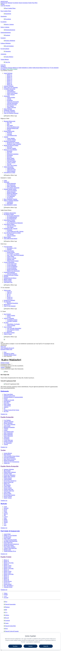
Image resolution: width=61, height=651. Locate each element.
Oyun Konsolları (8, 246)
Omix (5, 518)
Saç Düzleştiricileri (11, 218)
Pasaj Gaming (7, 404)
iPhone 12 (9, 81)
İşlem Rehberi (7, 454)
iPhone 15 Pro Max (9, 568)
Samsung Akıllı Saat (9, 490)
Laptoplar (9, 134)
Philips (5, 519)
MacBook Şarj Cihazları (13, 142)
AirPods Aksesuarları (12, 103)
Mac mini (9, 122)
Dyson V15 (7, 582)
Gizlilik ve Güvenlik (9, 400)
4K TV (9, 294)
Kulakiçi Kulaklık (8, 441)
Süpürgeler (6, 182)
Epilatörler (9, 230)
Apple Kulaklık (8, 479)
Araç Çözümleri (8, 327)
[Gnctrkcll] (30, 620)
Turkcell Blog (7, 405)
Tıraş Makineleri (11, 221)
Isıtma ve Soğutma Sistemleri (11, 200)
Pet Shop (6, 322)
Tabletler (6, 137)
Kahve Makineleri (11, 194)
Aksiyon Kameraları (12, 273)
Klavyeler (9, 152)
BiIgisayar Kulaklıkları (12, 154)
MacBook (9, 132)
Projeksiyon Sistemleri (9, 300)
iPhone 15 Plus (7, 565)
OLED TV (10, 297)
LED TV (9, 293)
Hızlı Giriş (3, 346)
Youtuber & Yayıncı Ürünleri (11, 275)
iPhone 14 (9, 79)
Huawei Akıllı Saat (8, 482)
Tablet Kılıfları (10, 168)
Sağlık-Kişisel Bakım (37, 67)
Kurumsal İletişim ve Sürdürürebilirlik (13, 397)
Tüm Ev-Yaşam (8, 334)
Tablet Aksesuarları (8, 166)
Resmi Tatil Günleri (9, 545)
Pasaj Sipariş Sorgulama (10, 459)
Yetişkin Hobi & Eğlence (10, 278)
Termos (9, 317)
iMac (8, 124)
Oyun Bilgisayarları (12, 135)
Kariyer (6, 398)
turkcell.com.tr (4, 1)
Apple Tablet (7, 486)
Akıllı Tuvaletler (11, 325)
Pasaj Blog (34, 2)
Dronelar (6, 276)
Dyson (5, 509)
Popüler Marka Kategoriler (10, 466)
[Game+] (30, 623)
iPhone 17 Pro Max (9, 562)
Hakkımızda (5, 391)
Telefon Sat (7, 463)
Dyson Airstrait (7, 584)
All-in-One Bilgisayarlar (13, 127)
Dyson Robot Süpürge (9, 495)
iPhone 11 (9, 83)
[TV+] (30, 612)
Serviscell (9, 331)
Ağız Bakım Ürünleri (9, 224)
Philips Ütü (6, 483)
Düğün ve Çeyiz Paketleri (10, 535)
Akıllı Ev (6, 407)
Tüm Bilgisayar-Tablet (9, 172)
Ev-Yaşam (3, 69)
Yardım (30, 2)
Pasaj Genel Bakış (8, 394)
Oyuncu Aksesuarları (9, 262)
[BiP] (30, 609)
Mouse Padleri (10, 158)
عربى (5, 596)
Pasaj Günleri (7, 538)
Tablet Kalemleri (11, 171)
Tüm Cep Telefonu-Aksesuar (11, 113)
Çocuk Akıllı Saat (8, 440)
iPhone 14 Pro (7, 572)
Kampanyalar (4, 2)
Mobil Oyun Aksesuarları (13, 271)
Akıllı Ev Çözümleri (9, 318)
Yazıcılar (9, 164)
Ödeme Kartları (8, 280)
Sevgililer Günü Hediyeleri (10, 541)
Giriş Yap (3, 5)
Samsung (6, 508)
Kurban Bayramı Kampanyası (11, 544)
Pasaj (5, 352)
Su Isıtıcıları (10, 197)
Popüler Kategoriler (7, 417)
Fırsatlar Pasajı (7, 537)
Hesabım (8, 5)
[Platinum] (30, 607)
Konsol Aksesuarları (12, 269)
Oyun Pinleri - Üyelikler (13, 253)
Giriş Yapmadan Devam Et (7, 348)
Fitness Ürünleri (11, 315)
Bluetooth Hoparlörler (12, 303)
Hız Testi (6, 411)
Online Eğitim (10, 256)
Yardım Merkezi (8, 453)
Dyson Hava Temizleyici (10, 480)
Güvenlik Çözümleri (12, 321)
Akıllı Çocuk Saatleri (12, 93)
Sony (5, 525)
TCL (5, 523)
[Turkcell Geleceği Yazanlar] (30, 631)
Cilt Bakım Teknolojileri (10, 213)
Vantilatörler (10, 202)
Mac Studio (10, 125)
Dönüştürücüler (11, 159)
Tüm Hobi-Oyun (8, 282)
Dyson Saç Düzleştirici (9, 475)
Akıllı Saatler (10, 90)
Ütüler (5, 180)
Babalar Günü (7, 549)
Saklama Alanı (10, 259)
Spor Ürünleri (7, 314)
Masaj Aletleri (7, 237)
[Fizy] (30, 601)
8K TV (9, 296)
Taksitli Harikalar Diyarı (10, 551)
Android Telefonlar (8, 86)
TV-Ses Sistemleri (54, 67)
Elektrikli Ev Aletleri (27, 67)
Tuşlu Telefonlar (8, 109)
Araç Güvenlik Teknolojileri (14, 328)
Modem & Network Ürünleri (11, 145)
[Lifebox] (30, 615)
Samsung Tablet (8, 473)
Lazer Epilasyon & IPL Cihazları (15, 231)
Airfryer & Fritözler (12, 190)
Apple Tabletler (11, 138)
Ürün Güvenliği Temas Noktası (12, 456)
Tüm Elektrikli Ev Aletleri (10, 204)
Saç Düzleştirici (8, 443)
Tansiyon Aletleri (11, 235)
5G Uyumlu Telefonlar (9, 111)
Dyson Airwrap (8, 581)
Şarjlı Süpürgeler (11, 185)
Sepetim (3, 66)
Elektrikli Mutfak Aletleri (10, 189)
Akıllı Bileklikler (11, 91)
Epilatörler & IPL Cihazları (10, 228)
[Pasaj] (3, 4)
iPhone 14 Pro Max (9, 574)
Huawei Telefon (8, 496)
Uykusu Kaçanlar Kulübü (10, 539)
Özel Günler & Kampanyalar (10, 531)
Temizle (3, 367)
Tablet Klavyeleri (11, 169)
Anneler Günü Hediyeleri (10, 548)
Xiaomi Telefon (8, 488)
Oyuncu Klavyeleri (12, 263)
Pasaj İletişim (7, 401)
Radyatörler (10, 203)
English (6, 594)
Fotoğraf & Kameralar (9, 272)
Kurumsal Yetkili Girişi (6, 349)
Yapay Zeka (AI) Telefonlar (11, 87)
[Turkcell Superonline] (30, 604)
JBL (5, 515)
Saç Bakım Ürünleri (9, 214)
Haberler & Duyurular (9, 395)
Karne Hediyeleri (8, 542)
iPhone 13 (9, 80)
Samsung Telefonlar (9, 469)
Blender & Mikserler (12, 193)
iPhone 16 (9, 76)
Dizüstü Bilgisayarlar (9, 131)
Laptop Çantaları (11, 162)
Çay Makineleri (11, 196)
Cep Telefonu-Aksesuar (7, 67)
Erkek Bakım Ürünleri (9, 220)
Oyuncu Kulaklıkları (12, 266)
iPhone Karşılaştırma (9, 460)
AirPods (9, 99)
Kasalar (9, 129)
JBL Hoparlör (7, 485)
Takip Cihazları (11, 94)
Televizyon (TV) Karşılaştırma (11, 461)
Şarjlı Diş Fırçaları (11, 225)
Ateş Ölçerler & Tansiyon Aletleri (12, 232)
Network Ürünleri (11, 148)
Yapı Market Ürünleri (9, 332)
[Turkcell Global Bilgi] (30, 626)
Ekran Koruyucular (12, 104)
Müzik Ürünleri (8, 279)
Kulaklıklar (10, 100)
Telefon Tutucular (11, 107)
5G (4, 408)
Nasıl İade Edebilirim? (9, 457)
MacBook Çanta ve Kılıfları (14, 144)
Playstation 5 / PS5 (11, 248)
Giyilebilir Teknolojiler (9, 89)
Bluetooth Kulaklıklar (9, 427)
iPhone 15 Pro (7, 567)
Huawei (6, 513)
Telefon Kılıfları (11, 97)
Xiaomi (6, 522)
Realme (6, 521)
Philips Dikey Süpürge (9, 476)
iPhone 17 (9, 74)
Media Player (7, 304)
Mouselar (9, 156)
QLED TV (10, 299)
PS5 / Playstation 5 (8, 585)
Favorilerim (15, 2)
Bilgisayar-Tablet (17, 67)
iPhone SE (9, 84)
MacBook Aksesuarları (9, 141)
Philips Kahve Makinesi (10, 472)
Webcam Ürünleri (11, 161)
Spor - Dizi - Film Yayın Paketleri (15, 255)
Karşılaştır (8, 367)
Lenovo (6, 516)
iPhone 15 (9, 77)
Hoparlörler (10, 155)
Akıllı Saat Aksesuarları (13, 101)
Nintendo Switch (8, 587)
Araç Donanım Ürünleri (13, 329)
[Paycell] (30, 618)
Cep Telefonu (7, 420)
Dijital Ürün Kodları (9, 251)
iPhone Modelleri (8, 423)
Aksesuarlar (7, 96)
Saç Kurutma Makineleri (13, 215)
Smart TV (9, 291)
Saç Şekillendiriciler (12, 217)
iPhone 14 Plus (7, 571)
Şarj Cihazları (10, 106)
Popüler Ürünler (6, 557)
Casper (5, 512)
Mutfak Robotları (11, 192)
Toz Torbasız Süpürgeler (13, 187)
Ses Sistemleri (7, 301)
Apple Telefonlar (8, 73)
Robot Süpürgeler (11, 183)
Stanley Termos (8, 498)
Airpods (6, 444)
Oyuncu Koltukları (11, 268)
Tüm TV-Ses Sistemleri (10, 306)
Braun (5, 511)
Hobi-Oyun (46, 67)
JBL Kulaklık (7, 470)
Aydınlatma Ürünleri (12, 319)
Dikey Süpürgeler (11, 186)
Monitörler (9, 151)
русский (6, 597)
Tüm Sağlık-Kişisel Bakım (10, 238)
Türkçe (5, 593)
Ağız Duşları (10, 227)
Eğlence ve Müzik (11, 258)
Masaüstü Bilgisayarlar (9, 121)
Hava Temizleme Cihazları (10, 199)
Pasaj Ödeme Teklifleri (9, 547)
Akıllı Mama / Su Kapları (13, 324)
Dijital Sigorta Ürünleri (13, 261)
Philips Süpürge (8, 478)
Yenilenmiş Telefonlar (9, 110)
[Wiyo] (30, 628)
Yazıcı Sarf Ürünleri (12, 165)
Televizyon (6, 437)
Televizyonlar (7, 290)
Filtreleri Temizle (5, 362)
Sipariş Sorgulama (23, 2)
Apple (5, 506)
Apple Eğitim (7, 534)
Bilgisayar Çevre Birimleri (10, 149)
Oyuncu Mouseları (11, 265)
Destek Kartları (11, 252)
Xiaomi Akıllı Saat (8, 489)
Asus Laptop (7, 492)
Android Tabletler (11, 139)
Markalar (10, 2)
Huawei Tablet (7, 493)
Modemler (9, 147)
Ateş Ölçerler (10, 234)
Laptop (5, 430)
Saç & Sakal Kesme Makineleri (15, 223)
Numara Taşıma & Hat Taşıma (11, 410)
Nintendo (9, 249)
